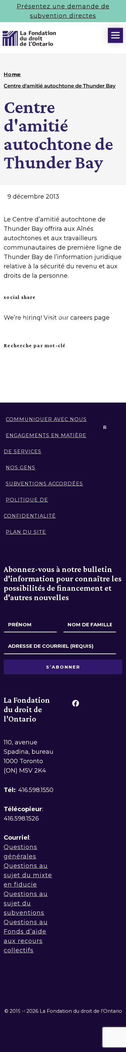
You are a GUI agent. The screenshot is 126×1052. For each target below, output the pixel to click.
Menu (115, 35)
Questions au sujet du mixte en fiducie (28, 875)
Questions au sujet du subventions (26, 903)
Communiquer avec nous (46, 419)
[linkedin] (94, 703)
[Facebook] (75, 703)
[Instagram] (113, 703)
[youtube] (75, 724)
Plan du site (26, 532)
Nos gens (20, 468)
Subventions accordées (44, 484)
